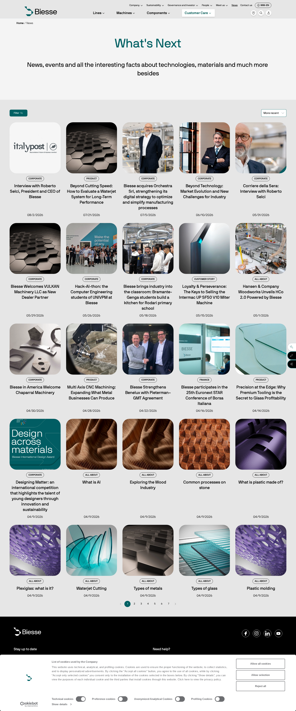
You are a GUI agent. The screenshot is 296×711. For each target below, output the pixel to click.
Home (20, 23)
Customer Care (196, 13)
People (205, 5)
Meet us (220, 5)
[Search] (261, 13)
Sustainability (153, 5)
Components (157, 13)
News (235, 5)
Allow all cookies (260, 663)
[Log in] (268, 13)
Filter (16, 113)
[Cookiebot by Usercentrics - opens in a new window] (29, 704)
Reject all (260, 686)
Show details (59, 704)
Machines (124, 13)
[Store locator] (253, 13)
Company (134, 5)
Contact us (246, 5)
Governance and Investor (181, 5)
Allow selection (260, 674)
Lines (97, 13)
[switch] (123, 699)
